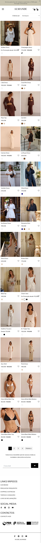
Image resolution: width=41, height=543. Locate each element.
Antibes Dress (5, 47)
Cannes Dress (5, 153)
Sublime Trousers (6, 329)
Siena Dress (4, 258)
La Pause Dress (25, 153)
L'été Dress (4, 82)
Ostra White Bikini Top (7, 399)
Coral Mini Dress (26, 82)
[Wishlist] (30, 8)
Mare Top (3, 118)
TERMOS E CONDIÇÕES (7, 495)
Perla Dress (24, 364)
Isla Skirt (23, 118)
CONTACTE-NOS (5, 516)
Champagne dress (26, 47)
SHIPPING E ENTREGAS (7, 492)
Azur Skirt (4, 364)
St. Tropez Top (25, 329)
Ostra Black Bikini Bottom (28, 434)
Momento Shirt (25, 223)
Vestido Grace (5, 188)
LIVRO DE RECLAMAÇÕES (8, 498)
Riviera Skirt (24, 258)
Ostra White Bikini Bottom (29, 399)
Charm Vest (24, 293)
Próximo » (29, 448)
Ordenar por (16, 16)
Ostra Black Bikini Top (7, 434)
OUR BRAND (4, 485)
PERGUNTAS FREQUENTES (8, 488)
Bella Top (3, 293)
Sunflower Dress (6, 223)
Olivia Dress (24, 188)
